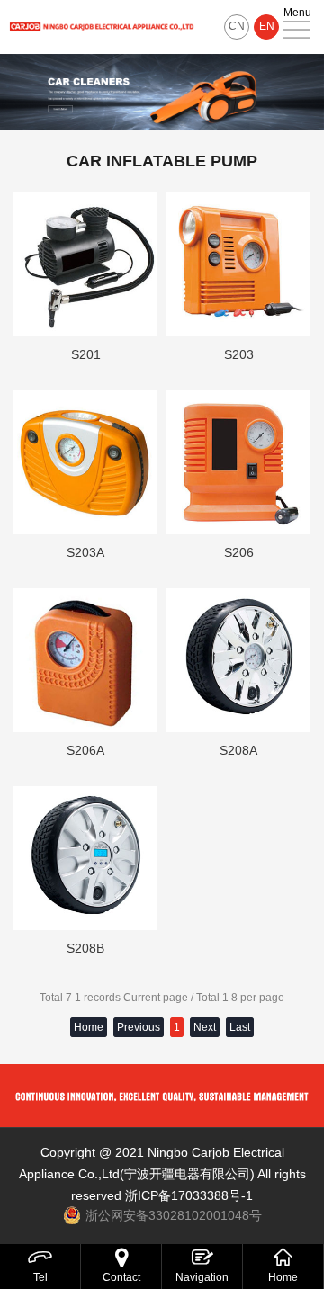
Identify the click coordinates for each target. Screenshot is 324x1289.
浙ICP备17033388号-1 (189, 1195)
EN (266, 26)
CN (237, 26)
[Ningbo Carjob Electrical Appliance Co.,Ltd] (101, 27)
